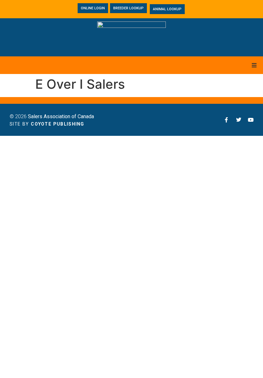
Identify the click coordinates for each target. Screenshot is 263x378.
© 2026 (52, 116)
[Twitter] (238, 119)
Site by (47, 124)
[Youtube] (250, 119)
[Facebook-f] (226, 119)
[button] (254, 65)
